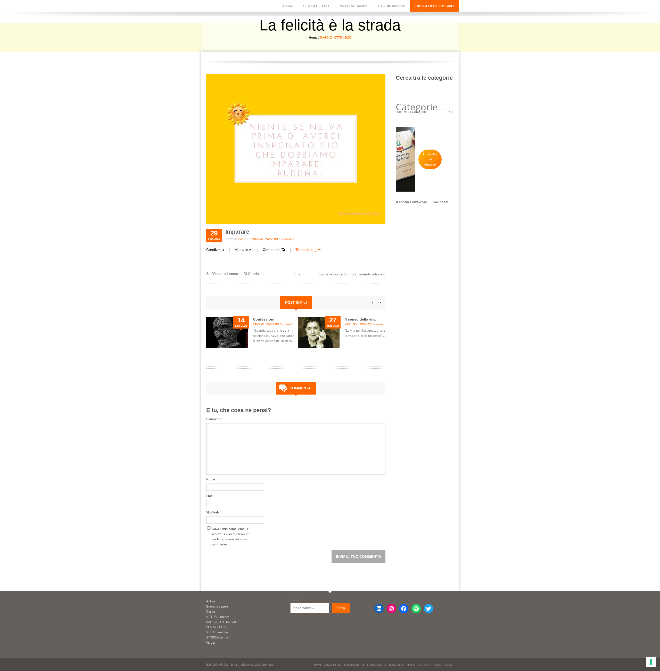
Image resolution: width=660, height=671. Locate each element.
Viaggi (210, 642)
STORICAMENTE (376, 664)
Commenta (286, 324)
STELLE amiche (217, 632)
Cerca (294, 600)
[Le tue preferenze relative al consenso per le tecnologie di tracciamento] (651, 662)
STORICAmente (391, 6)
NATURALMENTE (354, 664)
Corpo (210, 611)
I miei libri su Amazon (430, 159)
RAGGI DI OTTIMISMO (434, 6)
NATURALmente (354, 6)
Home (288, 6)
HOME (318, 664)
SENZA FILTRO (316, 6)
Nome (210, 479)
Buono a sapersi (217, 606)
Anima (211, 601)
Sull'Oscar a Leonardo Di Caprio (232, 274)
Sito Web (212, 512)
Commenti (271, 250)
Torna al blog (306, 250)
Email (210, 496)
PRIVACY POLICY (442, 664)
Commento (214, 419)
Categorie (417, 107)
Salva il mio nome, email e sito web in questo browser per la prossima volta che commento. (230, 530)
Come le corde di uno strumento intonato (352, 274)
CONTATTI (424, 664)
